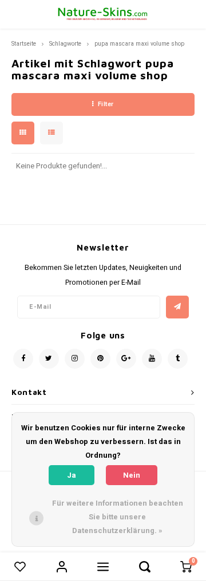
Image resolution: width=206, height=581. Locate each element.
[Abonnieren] (177, 307)
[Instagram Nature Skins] (75, 359)
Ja (71, 475)
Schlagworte (65, 43)
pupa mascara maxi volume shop (139, 43)
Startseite (23, 43)
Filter (106, 104)
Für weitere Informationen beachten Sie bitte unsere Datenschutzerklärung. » (117, 517)
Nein (131, 475)
